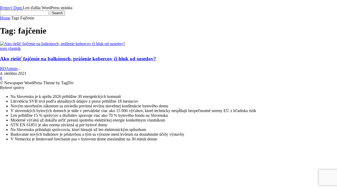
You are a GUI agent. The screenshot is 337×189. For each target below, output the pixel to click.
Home (5, 18)
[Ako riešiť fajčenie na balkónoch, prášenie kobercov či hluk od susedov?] (62, 43)
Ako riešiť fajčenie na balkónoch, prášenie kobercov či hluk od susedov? (78, 58)
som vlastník (10, 48)
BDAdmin (9, 68)
